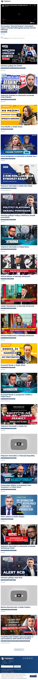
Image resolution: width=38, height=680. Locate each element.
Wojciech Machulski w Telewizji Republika (18, 456)
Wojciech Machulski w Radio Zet (14, 426)
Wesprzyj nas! (11, 661)
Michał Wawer (4, 278)
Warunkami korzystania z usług (6, 670)
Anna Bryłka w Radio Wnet (11, 127)
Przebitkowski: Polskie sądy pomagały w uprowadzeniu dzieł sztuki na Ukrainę (17, 638)
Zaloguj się (32, 1)
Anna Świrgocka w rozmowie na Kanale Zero (18, 156)
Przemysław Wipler (5, 489)
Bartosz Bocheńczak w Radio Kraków (15, 607)
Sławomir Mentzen (5, 219)
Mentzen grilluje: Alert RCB (11, 578)
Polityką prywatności (19, 669)
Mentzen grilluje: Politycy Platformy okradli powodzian (18, 216)
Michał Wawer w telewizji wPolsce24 (15, 276)
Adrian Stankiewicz (5, 308)
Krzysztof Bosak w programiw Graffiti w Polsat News (16, 395)
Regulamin (12, 672)
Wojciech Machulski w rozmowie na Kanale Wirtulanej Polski (18, 547)
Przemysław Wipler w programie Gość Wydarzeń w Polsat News (16, 486)
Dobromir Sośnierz (5, 99)
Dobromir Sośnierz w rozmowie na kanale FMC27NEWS (17, 96)
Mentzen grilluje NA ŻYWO (11, 66)
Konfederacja (13, 99)
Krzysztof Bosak (4, 367)
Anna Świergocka (4, 158)
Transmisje (4, 661)
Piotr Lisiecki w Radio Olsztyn (12, 517)
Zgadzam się (33, 676)
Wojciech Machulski (5, 188)
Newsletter (2, 664)
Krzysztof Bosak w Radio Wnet (13, 365)
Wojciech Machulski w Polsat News (15, 247)
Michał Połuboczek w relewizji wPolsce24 (17, 336)
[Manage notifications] (36, 675)
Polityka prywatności (4, 672)
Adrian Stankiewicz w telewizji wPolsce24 (17, 306)
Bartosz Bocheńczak (5, 609)
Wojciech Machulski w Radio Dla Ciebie (16, 186)
